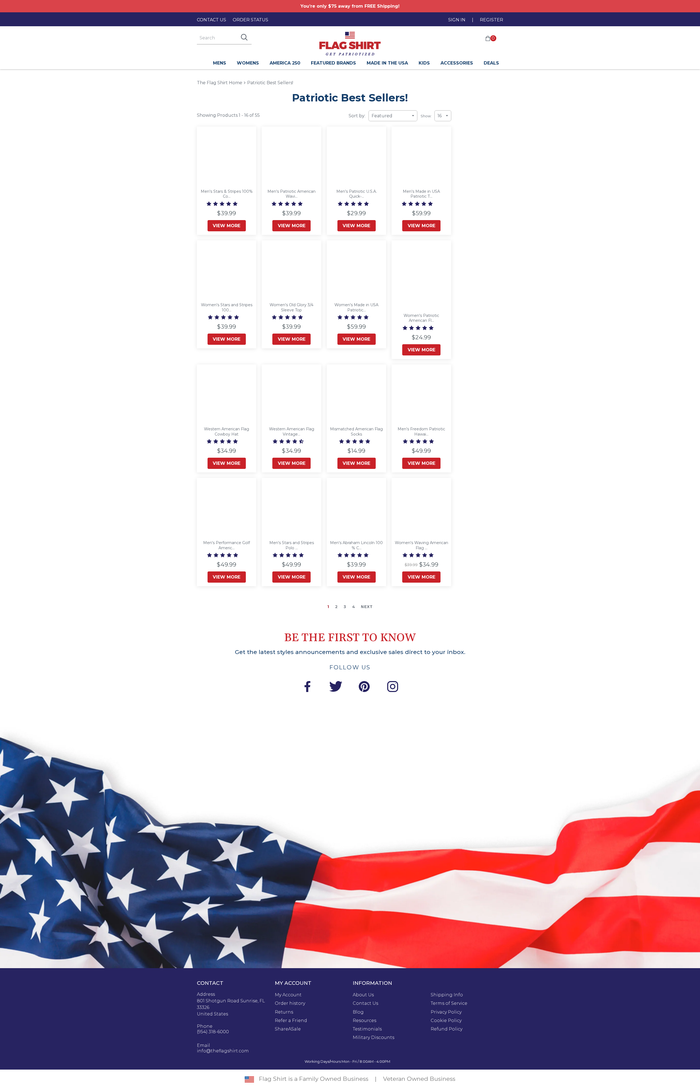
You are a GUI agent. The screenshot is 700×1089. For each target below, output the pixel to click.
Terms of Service (449, 1003)
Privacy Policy (446, 1012)
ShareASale (288, 1029)
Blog (358, 1012)
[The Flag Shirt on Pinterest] (364, 687)
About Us (363, 995)
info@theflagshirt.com (223, 1051)
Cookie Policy (446, 1020)
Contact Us (211, 19)
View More (226, 225)
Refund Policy (446, 1029)
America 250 (285, 63)
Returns (284, 1012)
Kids (424, 63)
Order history (290, 1003)
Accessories (457, 63)
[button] (222, 203)
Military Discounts (373, 1037)
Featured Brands (333, 63)
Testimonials (367, 1029)
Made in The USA (387, 63)
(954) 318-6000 (213, 1032)
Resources (364, 1020)
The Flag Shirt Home (219, 82)
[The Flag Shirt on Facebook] (307, 687)
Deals (491, 63)
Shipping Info (447, 995)
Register (491, 19)
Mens (219, 63)
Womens (248, 63)
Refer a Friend (291, 1020)
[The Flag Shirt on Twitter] (336, 687)
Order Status (250, 19)
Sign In (456, 19)
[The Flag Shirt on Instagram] (392, 687)
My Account (288, 995)
